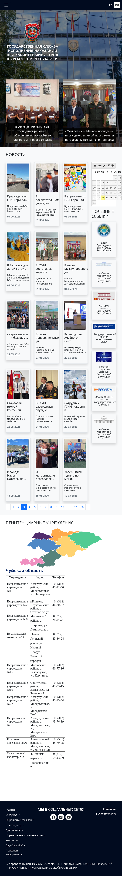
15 (115, 187)
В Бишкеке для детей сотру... (17, 267)
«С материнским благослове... (45, 475)
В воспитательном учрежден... (47, 199)
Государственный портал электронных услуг (105, 338)
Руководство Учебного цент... (73, 337)
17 (94, 192)
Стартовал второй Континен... (15, 406)
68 (82, 507)
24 (94, 197)
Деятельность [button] (15, 830)
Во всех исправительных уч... (48, 337)
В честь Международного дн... (76, 268)
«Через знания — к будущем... (17, 336)
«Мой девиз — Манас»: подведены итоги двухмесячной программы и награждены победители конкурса (89, 135)
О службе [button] (12, 815)
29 (115, 197)
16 (119, 187)
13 (107, 187)
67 (75, 507)
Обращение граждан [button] (19, 820)
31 (94, 202)
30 (119, 197)
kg (111, 5)
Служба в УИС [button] (14, 845)
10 (62, 507)
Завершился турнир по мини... (73, 475)
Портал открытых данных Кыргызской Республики (104, 372)
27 (107, 197)
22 (115, 192)
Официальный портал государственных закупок (105, 400)
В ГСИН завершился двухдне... (44, 406)
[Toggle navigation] (6, 5)
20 (107, 192)
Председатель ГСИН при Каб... (18, 198)
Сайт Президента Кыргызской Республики (104, 246)
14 (111, 187)
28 (111, 197)
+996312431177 (106, 814)
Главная (11, 810)
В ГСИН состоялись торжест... (44, 268)
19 (103, 192)
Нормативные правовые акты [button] (25, 835)
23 (119, 192)
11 (98, 187)
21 (111, 192)
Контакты (12, 840)
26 (103, 197)
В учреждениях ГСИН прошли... (75, 198)
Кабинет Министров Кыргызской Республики (104, 277)
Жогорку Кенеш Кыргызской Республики (104, 309)
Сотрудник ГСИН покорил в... (74, 406)
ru (117, 5)
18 (98, 192)
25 (98, 197)
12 (103, 187)
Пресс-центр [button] (14, 825)
